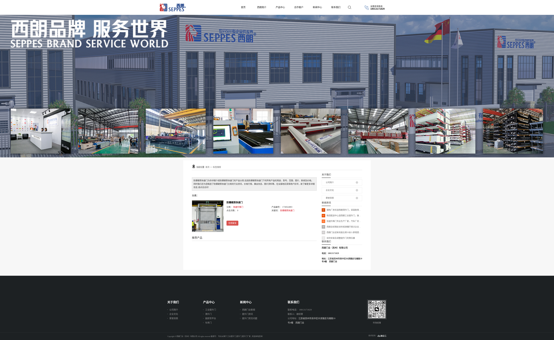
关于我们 (173, 302)
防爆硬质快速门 (235, 202)
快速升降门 (238, 207)
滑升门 (208, 314)
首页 (243, 7)
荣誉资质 (330, 198)
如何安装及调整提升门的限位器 (339, 238)
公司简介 (330, 182)
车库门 (208, 323)
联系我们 (335, 7)
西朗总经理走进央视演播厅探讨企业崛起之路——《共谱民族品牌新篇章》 (342, 227)
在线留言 (232, 223)
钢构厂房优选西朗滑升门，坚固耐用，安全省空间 (342, 210)
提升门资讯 (247, 314)
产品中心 (280, 7)
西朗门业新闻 (248, 310)
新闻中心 (317, 7)
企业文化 (330, 190)
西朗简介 (261, 7)
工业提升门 (210, 310)
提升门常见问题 (249, 318)
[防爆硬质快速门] (208, 216)
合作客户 (298, 7)
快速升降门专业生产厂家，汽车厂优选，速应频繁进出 (342, 221)
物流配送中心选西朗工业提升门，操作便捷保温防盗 (342, 215)
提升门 (239, 336)
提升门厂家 (246, 336)
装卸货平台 (210, 318)
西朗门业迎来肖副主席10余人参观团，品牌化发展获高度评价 (342, 232)
